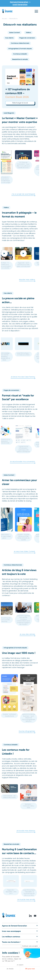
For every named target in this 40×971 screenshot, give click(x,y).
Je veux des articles (27, 634)
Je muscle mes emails (26, 899)
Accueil (4, 19)
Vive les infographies (27, 731)
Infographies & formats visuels (20, 49)
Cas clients (9, 38)
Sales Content (14, 32)
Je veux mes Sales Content (24, 551)
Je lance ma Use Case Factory (23, 377)
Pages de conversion (27, 38)
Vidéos (28, 32)
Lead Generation (20, 4)
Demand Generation (19, 2)
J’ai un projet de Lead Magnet (23, 194)
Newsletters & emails (20, 59)
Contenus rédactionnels (20, 43)
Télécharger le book (20, 103)
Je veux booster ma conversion (22, 461)
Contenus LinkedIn (20, 54)
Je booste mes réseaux (25, 831)
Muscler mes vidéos (27, 279)
